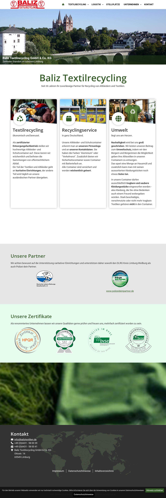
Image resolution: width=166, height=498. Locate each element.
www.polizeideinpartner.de (120, 291)
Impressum (58, 471)
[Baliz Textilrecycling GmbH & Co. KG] (27, 4)
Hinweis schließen (154, 490)
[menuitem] (63, 4)
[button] (158, 36)
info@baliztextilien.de (25, 439)
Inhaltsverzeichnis (104, 471)
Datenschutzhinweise (83, 494)
